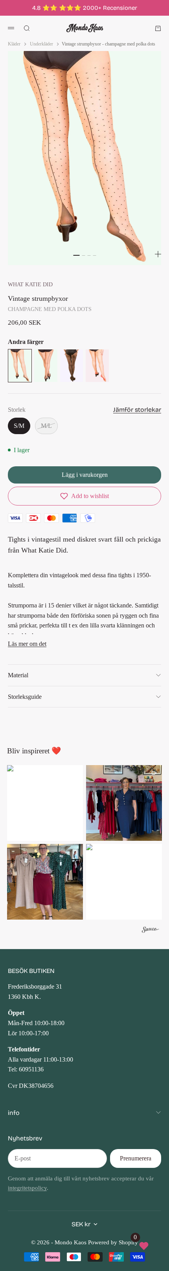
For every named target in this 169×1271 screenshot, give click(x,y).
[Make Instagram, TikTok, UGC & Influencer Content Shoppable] (150, 930)
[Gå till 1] (76, 255)
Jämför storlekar (137, 409)
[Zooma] (158, 254)
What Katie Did (30, 284)
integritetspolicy (27, 1188)
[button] (84, 496)
